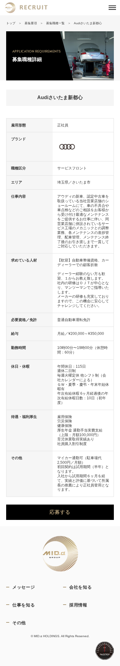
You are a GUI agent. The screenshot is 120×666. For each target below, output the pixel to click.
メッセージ (23, 587)
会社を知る (80, 587)
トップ (10, 23)
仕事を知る (23, 605)
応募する (60, 512)
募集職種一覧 (55, 23)
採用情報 (78, 605)
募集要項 (31, 23)
